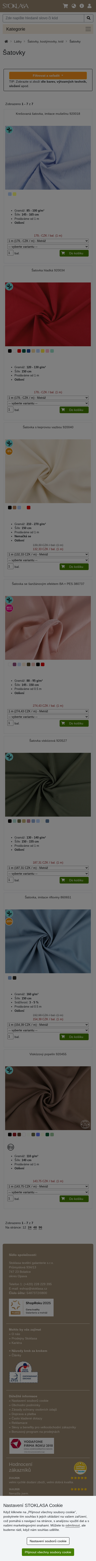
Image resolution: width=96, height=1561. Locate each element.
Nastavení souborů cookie (48, 1541)
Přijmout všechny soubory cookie (48, 1552)
